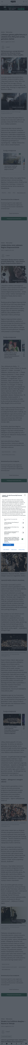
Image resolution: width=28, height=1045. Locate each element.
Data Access (14, 549)
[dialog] (14, 522)
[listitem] (14, 520)
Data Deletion (6, 549)
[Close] (25, 495)
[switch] (23, 522)
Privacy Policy (22, 549)
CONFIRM (8, 544)
